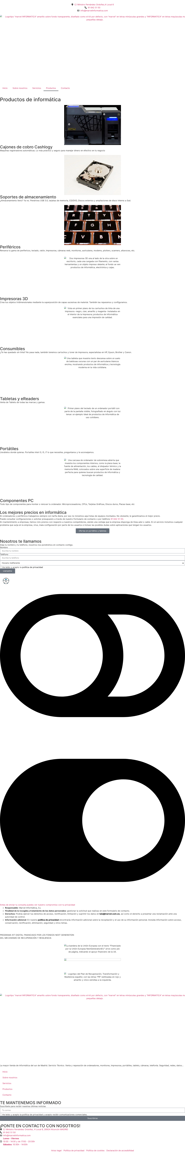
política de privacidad (32, 567)
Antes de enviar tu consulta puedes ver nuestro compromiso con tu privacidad (37, 904)
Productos (51, 88)
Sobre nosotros (20, 88)
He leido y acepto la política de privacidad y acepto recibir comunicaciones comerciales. (44, 1114)
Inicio (5, 88)
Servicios (36, 88)
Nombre (4, 547)
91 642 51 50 (117, 519)
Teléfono (4, 554)
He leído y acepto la (22, 567)
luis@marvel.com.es (110, 914)
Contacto (65, 88)
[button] (92, 739)
